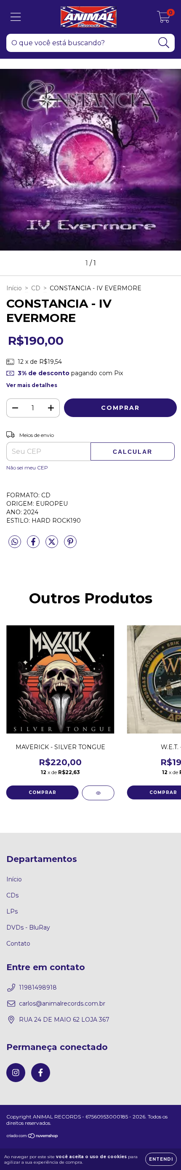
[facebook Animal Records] (40, 1072)
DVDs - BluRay (28, 927)
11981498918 (38, 987)
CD (35, 288)
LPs (12, 911)
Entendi (161, 1159)
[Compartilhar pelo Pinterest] (70, 545)
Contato (18, 943)
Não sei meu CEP (27, 467)
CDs (12, 895)
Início (14, 288)
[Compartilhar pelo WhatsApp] (14, 542)
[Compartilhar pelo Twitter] (52, 545)
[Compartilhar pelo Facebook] (34, 545)
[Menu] (15, 17)
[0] (163, 19)
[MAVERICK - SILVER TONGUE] (98, 792)
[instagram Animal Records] (15, 1072)
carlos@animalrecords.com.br (62, 1003)
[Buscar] (164, 43)
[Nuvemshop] (32, 1137)
